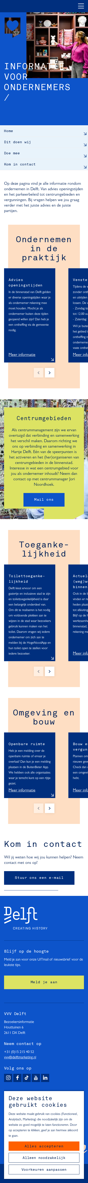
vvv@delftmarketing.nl (20, 1057)
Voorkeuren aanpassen (44, 1170)
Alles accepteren (44, 1146)
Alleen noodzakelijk (44, 1158)
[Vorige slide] (38, 372)
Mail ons (44, 500)
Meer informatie (22, 355)
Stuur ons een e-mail (39, 878)
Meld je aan (44, 982)
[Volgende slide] (49, 372)
